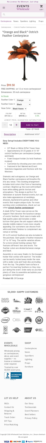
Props (41, 21)
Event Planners (32, 411)
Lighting (32, 21)
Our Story (29, 403)
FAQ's (6, 403)
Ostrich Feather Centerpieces (25, 27)
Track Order (9, 417)
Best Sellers (30, 414)
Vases (15, 21)
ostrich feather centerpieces (20, 208)
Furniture (29, 367)
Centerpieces (6, 21)
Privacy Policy (31, 418)
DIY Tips (8, 421)
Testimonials (30, 407)
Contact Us (9, 407)
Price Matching (11, 425)
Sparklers (24, 21)
